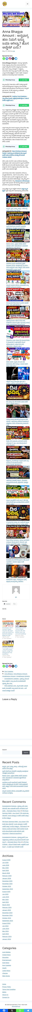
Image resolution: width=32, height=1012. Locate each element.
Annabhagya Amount (9, 676)
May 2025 (5, 899)
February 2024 (6, 936)
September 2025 (7, 889)
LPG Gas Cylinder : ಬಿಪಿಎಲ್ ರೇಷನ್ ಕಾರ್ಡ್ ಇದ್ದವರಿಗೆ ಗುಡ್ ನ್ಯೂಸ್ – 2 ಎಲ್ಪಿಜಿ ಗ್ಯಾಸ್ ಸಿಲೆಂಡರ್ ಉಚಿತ (15, 844)
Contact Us (5, 997)
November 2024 (7, 915)
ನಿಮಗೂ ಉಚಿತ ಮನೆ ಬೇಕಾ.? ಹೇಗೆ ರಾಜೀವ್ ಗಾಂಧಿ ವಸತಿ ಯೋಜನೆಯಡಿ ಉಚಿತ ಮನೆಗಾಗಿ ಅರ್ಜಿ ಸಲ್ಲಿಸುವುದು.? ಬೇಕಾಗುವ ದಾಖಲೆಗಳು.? (15, 831)
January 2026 (6, 878)
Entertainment (6, 960)
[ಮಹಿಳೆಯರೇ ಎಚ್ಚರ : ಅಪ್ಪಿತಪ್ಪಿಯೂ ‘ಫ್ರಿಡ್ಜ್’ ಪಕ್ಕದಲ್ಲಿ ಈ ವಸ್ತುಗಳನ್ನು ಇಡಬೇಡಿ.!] (18, 571)
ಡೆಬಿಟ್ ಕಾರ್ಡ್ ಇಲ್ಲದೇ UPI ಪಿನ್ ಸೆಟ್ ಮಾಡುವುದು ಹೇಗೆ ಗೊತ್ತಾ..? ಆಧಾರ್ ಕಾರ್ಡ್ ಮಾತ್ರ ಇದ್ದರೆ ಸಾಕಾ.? (17, 364)
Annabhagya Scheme (23, 676)
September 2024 (7, 920)
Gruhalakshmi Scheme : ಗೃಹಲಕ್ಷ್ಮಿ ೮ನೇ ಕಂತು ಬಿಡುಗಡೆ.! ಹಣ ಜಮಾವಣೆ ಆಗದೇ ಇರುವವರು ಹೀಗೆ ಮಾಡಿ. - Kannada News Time (15, 808)
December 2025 (7, 881)
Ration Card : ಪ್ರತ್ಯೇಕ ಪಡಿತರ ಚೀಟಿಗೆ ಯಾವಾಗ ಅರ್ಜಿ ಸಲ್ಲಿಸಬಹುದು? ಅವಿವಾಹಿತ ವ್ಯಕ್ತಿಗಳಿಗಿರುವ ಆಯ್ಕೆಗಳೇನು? (17, 245)
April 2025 (5, 902)
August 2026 (6, 860)
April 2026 (5, 870)
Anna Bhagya (8, 674)
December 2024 (7, 913)
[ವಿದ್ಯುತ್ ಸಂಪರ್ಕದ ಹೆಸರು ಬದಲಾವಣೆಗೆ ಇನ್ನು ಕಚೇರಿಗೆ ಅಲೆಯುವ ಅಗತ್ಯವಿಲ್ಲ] (18, 277)
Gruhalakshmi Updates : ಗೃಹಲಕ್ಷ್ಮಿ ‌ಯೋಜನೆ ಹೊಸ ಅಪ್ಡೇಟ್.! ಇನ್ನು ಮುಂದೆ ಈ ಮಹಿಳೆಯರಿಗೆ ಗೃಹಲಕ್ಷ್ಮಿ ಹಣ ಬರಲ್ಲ (15, 681)
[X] (13, 58)
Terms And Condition (9, 989)
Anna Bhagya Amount (20, 674)
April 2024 (5, 934)
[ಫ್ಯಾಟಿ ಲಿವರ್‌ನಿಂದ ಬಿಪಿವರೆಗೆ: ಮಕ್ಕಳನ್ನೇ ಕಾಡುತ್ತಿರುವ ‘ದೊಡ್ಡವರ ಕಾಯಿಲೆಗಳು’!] (18, 218)
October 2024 (6, 918)
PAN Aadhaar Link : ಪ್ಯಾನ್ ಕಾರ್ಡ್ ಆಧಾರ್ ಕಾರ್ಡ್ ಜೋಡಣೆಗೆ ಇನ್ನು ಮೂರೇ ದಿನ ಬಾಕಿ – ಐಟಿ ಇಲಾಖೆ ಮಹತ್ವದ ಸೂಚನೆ (15, 688)
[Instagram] (10, 58)
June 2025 (5, 897)
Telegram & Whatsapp (22, 181)
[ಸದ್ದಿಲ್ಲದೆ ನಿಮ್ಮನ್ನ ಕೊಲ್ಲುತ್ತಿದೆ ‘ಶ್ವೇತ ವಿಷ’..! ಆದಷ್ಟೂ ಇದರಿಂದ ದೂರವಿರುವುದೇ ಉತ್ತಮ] (18, 374)
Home (4, 984)
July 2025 (5, 894)
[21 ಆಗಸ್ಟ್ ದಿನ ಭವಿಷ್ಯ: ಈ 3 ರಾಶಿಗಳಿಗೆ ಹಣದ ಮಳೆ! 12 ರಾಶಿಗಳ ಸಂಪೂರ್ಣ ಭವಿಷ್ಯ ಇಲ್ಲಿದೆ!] (18, 513)
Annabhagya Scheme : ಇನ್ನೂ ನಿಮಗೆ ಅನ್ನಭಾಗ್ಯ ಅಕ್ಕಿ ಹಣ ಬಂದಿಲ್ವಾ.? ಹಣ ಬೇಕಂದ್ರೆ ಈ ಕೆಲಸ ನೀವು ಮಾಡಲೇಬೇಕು (7, 651)
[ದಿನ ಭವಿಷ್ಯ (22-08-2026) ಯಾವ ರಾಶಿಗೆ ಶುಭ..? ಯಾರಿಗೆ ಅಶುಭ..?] (18, 392)
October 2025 (6, 886)
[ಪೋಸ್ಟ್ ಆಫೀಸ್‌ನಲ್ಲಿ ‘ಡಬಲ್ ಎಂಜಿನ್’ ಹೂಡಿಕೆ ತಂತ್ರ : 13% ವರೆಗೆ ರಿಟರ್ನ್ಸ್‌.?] (18, 295)
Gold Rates (5, 963)
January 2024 (6, 939)
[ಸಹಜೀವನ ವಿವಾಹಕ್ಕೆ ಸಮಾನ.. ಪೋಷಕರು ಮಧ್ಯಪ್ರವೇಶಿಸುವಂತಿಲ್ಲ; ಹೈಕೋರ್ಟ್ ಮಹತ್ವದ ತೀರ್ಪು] (18, 472)
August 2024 (6, 923)
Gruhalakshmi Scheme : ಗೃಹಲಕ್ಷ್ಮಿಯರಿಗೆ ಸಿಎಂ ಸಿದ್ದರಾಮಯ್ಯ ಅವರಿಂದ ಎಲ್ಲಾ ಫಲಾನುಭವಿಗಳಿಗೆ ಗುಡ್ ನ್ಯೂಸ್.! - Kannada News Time (15, 839)
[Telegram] (16, 58)
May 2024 (5, 931)
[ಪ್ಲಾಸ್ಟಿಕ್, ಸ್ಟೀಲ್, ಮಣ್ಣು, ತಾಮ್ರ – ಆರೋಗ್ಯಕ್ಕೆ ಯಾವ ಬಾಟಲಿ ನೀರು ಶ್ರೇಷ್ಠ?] (18, 200)
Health (4, 968)
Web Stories (6, 976)
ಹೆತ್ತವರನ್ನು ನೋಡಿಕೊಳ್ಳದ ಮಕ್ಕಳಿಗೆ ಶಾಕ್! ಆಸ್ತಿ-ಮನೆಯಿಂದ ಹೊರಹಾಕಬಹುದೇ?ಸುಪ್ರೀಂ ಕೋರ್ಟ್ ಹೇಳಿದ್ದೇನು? (17, 462)
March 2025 (6, 905)
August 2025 (6, 891)
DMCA (4, 992)
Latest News (6, 970)
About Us (5, 995)
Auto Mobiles (6, 952)
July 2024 (5, 926)
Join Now (24, 80)
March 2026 (6, 873)
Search (4, 749)
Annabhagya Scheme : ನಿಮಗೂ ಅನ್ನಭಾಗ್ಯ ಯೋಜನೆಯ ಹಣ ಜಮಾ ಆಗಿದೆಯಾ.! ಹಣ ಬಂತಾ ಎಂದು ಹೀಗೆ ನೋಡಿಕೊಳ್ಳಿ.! (20, 630)
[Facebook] (7, 58)
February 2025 (6, 907)
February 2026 (6, 876)
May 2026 (5, 868)
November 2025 (7, 883)
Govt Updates (8, 671)
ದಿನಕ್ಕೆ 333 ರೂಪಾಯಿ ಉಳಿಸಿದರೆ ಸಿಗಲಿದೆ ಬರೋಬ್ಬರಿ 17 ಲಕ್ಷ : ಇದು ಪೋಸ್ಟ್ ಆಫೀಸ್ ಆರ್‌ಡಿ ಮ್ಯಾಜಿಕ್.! (16, 443)
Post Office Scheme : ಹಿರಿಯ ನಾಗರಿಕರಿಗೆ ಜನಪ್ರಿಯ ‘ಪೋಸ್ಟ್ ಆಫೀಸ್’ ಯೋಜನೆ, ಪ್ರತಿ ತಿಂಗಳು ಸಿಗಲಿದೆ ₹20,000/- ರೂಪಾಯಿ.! (17, 542)
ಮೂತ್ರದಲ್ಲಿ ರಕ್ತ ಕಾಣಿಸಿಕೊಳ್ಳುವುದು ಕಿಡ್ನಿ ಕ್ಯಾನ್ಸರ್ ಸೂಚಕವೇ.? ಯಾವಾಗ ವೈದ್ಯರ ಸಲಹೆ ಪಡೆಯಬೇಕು (17, 561)
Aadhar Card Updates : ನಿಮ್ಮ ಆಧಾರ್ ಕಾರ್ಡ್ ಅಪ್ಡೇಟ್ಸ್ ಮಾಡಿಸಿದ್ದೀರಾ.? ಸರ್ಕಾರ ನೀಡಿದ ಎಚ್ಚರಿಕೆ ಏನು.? (15, 98)
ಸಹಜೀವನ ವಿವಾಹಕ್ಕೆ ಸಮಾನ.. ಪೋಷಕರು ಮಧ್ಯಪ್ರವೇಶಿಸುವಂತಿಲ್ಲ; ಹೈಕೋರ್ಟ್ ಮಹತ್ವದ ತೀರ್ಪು (17, 482)
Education (5, 957)
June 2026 (5, 865)
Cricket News (6, 955)
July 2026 (5, 862)
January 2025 (6, 910)
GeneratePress (16, 1006)
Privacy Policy (6, 987)
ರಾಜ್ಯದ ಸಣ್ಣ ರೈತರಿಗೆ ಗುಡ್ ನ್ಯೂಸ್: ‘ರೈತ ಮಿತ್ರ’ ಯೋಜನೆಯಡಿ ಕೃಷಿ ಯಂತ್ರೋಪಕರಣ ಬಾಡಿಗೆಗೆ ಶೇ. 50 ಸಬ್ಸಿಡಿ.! (17, 502)
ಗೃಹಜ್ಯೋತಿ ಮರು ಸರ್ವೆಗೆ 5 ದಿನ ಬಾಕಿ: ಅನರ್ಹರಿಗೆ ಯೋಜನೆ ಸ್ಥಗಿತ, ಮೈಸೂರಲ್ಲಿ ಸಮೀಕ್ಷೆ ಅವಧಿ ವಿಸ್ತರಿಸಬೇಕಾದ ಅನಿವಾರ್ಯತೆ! (18, 322)
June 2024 (5, 928)
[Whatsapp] (3, 58)
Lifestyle (5, 973)
